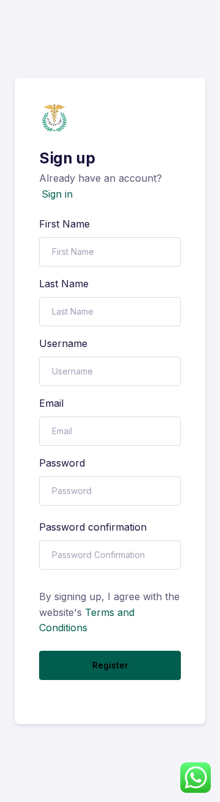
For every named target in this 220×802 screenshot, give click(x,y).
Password (62, 463)
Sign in (57, 194)
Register (110, 665)
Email (51, 403)
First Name (64, 224)
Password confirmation (93, 527)
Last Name (64, 283)
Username (63, 343)
